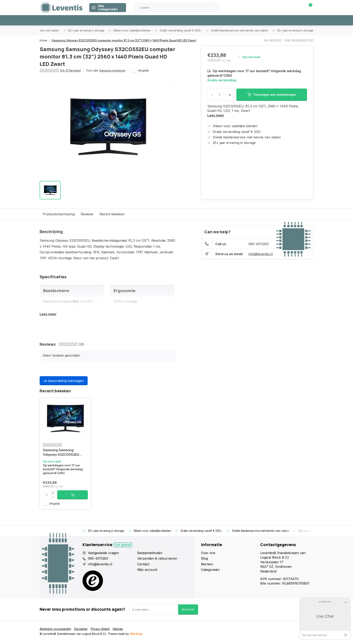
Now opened (123, 545)
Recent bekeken (112, 214)
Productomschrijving (59, 214)
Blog (204, 558)
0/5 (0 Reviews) (70, 70)
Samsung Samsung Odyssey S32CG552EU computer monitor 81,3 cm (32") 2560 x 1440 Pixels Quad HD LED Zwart (64, 453)
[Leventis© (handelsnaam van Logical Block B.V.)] (61, 7)
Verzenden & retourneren (157, 558)
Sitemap (118, 629)
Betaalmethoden (149, 553)
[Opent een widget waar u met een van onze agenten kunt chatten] (325, 619)
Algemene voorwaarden (55, 629)
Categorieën (210, 570)
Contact (143, 564)
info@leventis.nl (260, 254)
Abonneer (188, 609)
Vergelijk (143, 70)
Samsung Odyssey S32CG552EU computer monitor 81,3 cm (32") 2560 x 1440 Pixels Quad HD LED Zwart (124, 40)
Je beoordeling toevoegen (63, 381)
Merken (207, 564)
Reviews (87, 214)
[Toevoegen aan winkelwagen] (72, 494)
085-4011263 (258, 244)
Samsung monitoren (112, 70)
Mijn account (147, 570)
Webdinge (136, 633)
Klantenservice (267, 8)
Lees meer (215, 115)
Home (43, 40)
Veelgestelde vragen (103, 553)
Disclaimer (81, 629)
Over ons (208, 553)
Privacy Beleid (100, 629)
